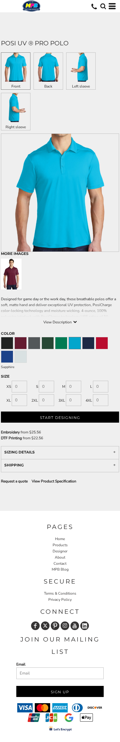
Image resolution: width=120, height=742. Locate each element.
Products (60, 545)
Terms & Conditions (60, 593)
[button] (103, 6)
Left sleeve (81, 86)
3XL (61, 400)
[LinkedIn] (84, 625)
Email (21, 664)
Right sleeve (16, 127)
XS (8, 386)
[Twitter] (45, 625)
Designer (60, 551)
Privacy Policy (60, 599)
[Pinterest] (55, 625)
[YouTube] (74, 625)
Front (15, 86)
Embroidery (10, 432)
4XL (89, 400)
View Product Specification (54, 481)
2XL (34, 400)
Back (48, 86)
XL (8, 400)
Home (60, 538)
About (60, 557)
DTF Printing (11, 438)
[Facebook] (35, 625)
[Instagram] (65, 625)
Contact (60, 563)
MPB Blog (60, 569)
